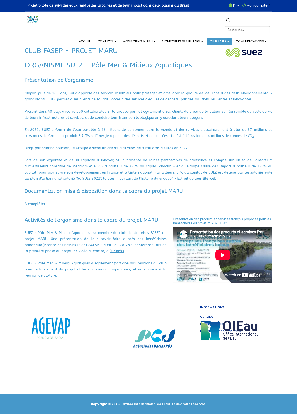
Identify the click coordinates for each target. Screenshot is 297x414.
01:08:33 (117, 251)
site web (209, 178)
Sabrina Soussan (55, 148)
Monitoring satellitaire (181, 41)
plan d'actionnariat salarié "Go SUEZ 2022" (65, 178)
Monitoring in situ (138, 41)
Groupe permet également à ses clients (150, 111)
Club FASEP (218, 41)
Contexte (105, 41)
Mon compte (257, 5)
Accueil (85, 41)
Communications (250, 41)
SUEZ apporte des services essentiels (100, 93)
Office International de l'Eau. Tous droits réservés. (164, 404)
